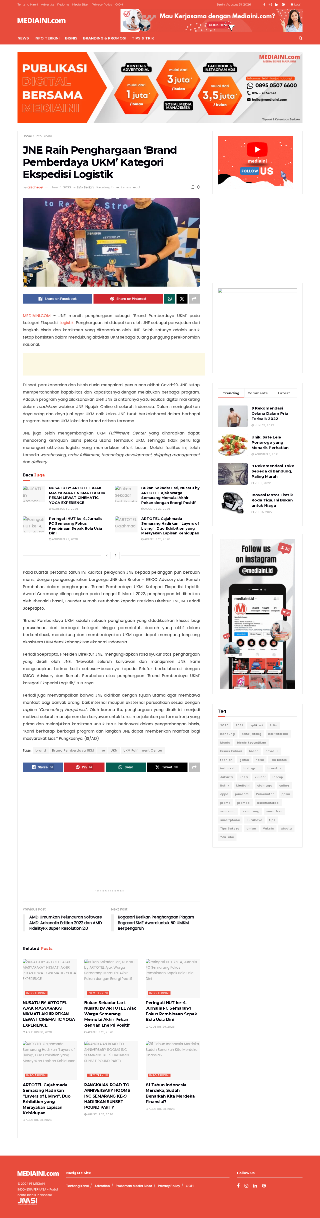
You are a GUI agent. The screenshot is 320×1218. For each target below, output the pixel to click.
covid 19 (272, 751)
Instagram (252, 768)
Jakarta (226, 777)
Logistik (67, 323)
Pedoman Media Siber (73, 4)
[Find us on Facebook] (264, 4)
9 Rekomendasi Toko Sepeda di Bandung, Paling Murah (273, 471)
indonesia (228, 768)
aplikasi (256, 725)
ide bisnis (279, 760)
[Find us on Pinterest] (283, 4)
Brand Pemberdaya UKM (73, 750)
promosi (243, 803)
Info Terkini (47, 38)
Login (298, 4)
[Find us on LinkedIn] (276, 4)
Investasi (275, 768)
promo (225, 803)
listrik (225, 786)
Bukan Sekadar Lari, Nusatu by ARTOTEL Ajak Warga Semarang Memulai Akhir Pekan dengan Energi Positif (170, 495)
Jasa (244, 777)
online (284, 786)
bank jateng (252, 734)
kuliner (260, 777)
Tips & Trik (143, 38)
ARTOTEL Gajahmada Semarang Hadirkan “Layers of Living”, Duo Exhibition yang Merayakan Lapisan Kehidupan (170, 526)
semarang (251, 811)
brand (41, 750)
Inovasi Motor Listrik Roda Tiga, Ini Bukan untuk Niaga (272, 500)
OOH (119, 4)
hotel (260, 760)
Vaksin (268, 828)
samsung (228, 811)
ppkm (286, 794)
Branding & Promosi (104, 38)
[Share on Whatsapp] (169, 299)
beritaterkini (278, 734)
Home (27, 136)
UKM (114, 750)
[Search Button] (300, 38)
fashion (226, 760)
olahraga (264, 786)
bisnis (225, 743)
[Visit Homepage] (42, 20)
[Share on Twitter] (182, 299)
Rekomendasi (268, 803)
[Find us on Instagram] (270, 4)
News (23, 38)
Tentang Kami (28, 4)
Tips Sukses (230, 828)
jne (102, 750)
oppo (224, 794)
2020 (224, 725)
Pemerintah (265, 794)
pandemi (242, 794)
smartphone (230, 820)
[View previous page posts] (106, 555)
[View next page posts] (116, 555)
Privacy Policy (102, 4)
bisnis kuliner (231, 751)
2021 (239, 725)
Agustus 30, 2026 (64, 509)
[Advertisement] (114, 364)
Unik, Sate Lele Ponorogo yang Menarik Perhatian (270, 442)
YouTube (227, 837)
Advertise (47, 4)
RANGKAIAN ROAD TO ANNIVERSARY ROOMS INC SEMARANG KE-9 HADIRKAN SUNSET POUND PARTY (107, 1096)
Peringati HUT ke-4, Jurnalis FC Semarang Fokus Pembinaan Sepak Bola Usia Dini (75, 526)
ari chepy (35, 187)
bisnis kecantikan (251, 743)
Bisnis (71, 38)
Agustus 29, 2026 (157, 509)
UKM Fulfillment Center (143, 750)
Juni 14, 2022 (61, 187)
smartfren (274, 811)
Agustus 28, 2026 (157, 539)
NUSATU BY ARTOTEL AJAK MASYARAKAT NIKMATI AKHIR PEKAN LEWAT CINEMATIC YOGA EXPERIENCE (77, 495)
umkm (251, 828)
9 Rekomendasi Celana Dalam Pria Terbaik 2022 (270, 413)
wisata (286, 828)
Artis (273, 725)
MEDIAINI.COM (36, 316)
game (244, 760)
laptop (277, 777)
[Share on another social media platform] (194, 299)
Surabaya (254, 820)
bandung (227, 734)
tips (272, 820)
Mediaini (243, 786)
